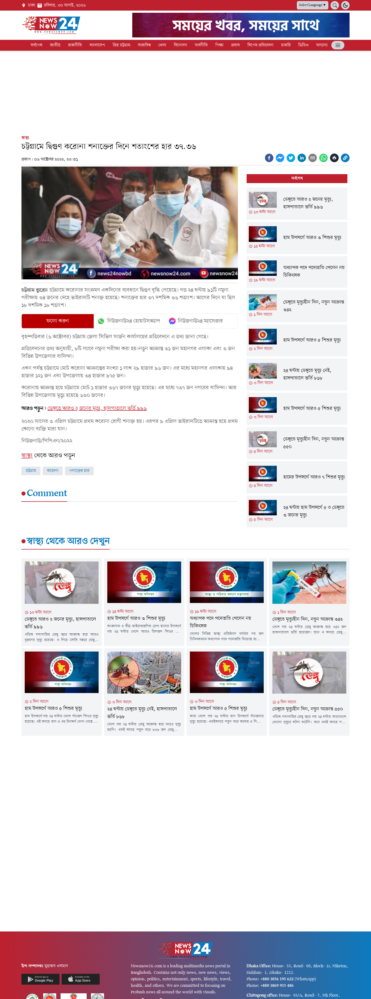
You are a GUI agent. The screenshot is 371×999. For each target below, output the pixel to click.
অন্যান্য (322, 45)
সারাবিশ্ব (144, 45)
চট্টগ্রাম (31, 471)
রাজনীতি (75, 45)
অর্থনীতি (201, 45)
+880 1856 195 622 (277, 979)
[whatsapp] (323, 158)
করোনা (52, 471)
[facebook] (269, 158)
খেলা (162, 45)
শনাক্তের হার (79, 471)
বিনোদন (180, 45)
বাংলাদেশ (97, 45)
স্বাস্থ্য (25, 138)
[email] (312, 158)
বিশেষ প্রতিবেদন (260, 45)
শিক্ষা (219, 45)
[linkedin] (301, 158)
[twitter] (291, 158)
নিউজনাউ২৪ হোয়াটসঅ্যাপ (133, 321)
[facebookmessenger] (280, 158)
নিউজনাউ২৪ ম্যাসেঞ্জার (200, 321)
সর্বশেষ (36, 45)
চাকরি (286, 45)
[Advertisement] (185, 92)
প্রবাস (235, 45)
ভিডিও (303, 45)
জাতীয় (55, 45)
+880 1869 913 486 (277, 986)
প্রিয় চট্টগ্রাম (121, 45)
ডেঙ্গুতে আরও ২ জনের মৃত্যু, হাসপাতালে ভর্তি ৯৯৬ (97, 408)
